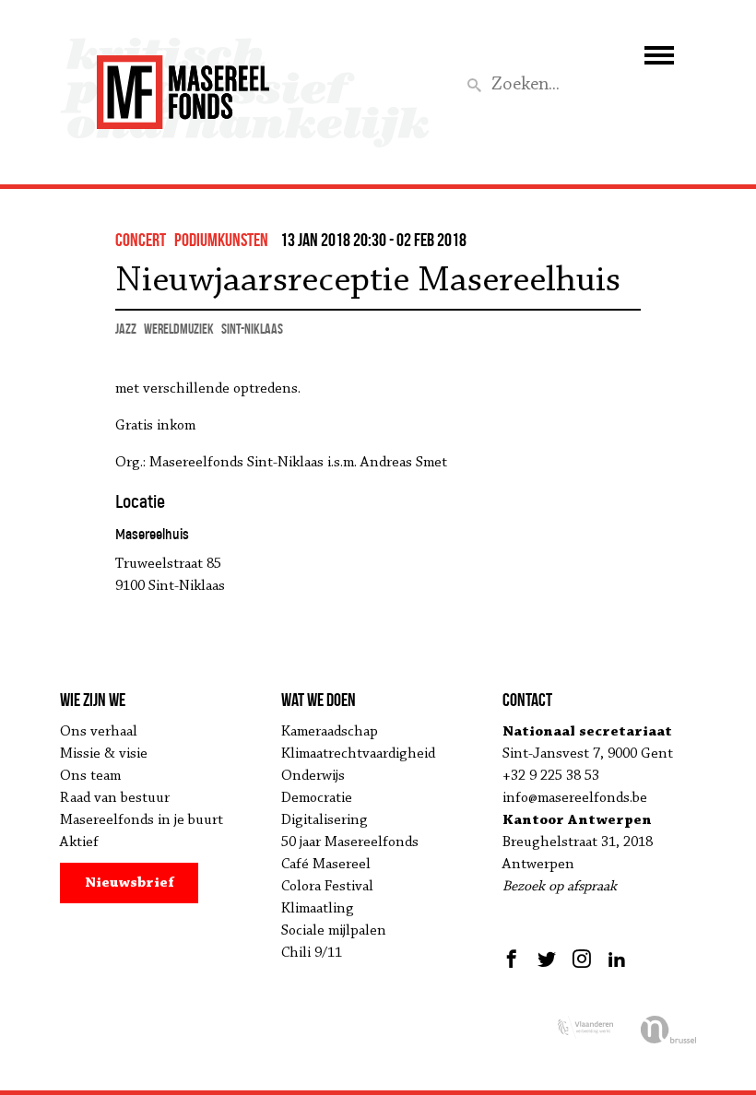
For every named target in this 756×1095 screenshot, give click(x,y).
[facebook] (514, 958)
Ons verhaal (98, 731)
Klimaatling (317, 908)
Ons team (90, 776)
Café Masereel (326, 864)
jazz (125, 328)
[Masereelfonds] (183, 84)
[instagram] (582, 958)
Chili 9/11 (311, 953)
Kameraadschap (329, 731)
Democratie (316, 798)
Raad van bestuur (115, 798)
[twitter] (547, 958)
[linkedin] (617, 958)
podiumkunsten (221, 240)
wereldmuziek (179, 328)
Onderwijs (313, 776)
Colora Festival (327, 886)
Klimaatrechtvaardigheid (358, 754)
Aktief (79, 842)
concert (140, 240)
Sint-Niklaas (252, 328)
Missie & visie (104, 754)
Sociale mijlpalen (333, 931)
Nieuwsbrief (129, 883)
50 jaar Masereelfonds (350, 842)
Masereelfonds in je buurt (141, 820)
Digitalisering (324, 820)
